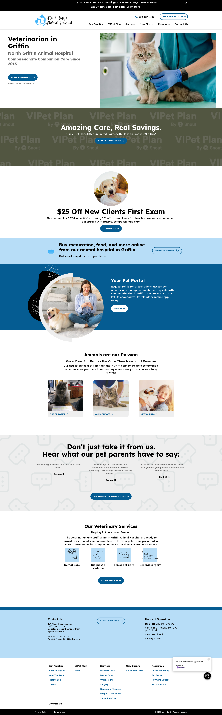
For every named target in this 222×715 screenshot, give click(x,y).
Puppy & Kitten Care (110, 693)
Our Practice (57, 414)
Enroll (77, 670)
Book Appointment (173, 16)
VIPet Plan (80, 665)
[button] (207, 675)
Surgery (104, 684)
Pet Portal (157, 675)
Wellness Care (107, 670)
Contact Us (55, 703)
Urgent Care (106, 679)
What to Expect (56, 670)
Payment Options (160, 679)
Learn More (133, 6)
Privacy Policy (41, 712)
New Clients (148, 414)
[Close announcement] (186, 3)
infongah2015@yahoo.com (67, 639)
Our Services (102, 414)
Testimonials (54, 679)
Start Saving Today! (109, 140)
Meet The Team (56, 675)
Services (105, 665)
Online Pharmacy (160, 670)
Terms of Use (59, 712)
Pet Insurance (159, 684)
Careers (52, 684)
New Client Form (134, 670)
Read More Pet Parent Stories (110, 496)
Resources (158, 665)
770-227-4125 (62, 636)
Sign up (118, 308)
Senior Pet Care (108, 698)
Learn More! (147, 2)
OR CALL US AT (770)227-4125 (21, 83)
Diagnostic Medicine (110, 689)
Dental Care (106, 675)
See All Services (109, 580)
